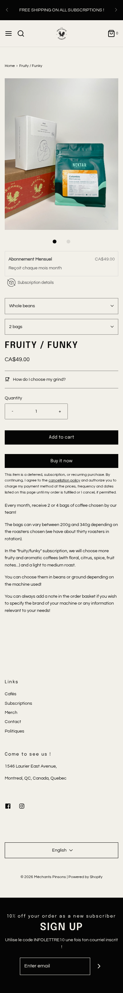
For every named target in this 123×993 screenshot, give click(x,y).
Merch (11, 712)
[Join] (99, 966)
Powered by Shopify (85, 877)
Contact (13, 722)
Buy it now (61, 461)
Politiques (14, 731)
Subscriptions (18, 703)
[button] (61, 154)
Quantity (13, 398)
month (55, 268)
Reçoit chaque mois (29, 268)
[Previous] (7, 10)
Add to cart (61, 437)
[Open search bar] (23, 33)
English (59, 850)
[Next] (116, 10)
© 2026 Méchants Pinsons (43, 877)
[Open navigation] (8, 33)
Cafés (10, 694)
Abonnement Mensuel (31, 259)
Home (10, 66)
